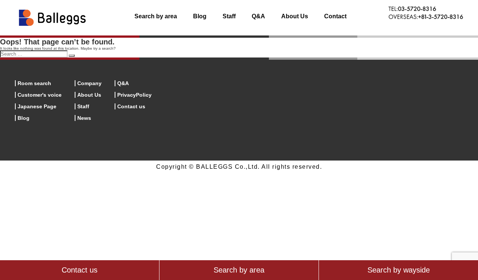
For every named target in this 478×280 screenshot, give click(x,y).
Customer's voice (40, 95)
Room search (34, 83)
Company (89, 83)
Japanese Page (37, 106)
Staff (229, 16)
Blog (200, 16)
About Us (294, 16)
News (84, 118)
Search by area (155, 16)
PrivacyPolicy (134, 95)
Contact (335, 16)
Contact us (131, 106)
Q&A (258, 16)
